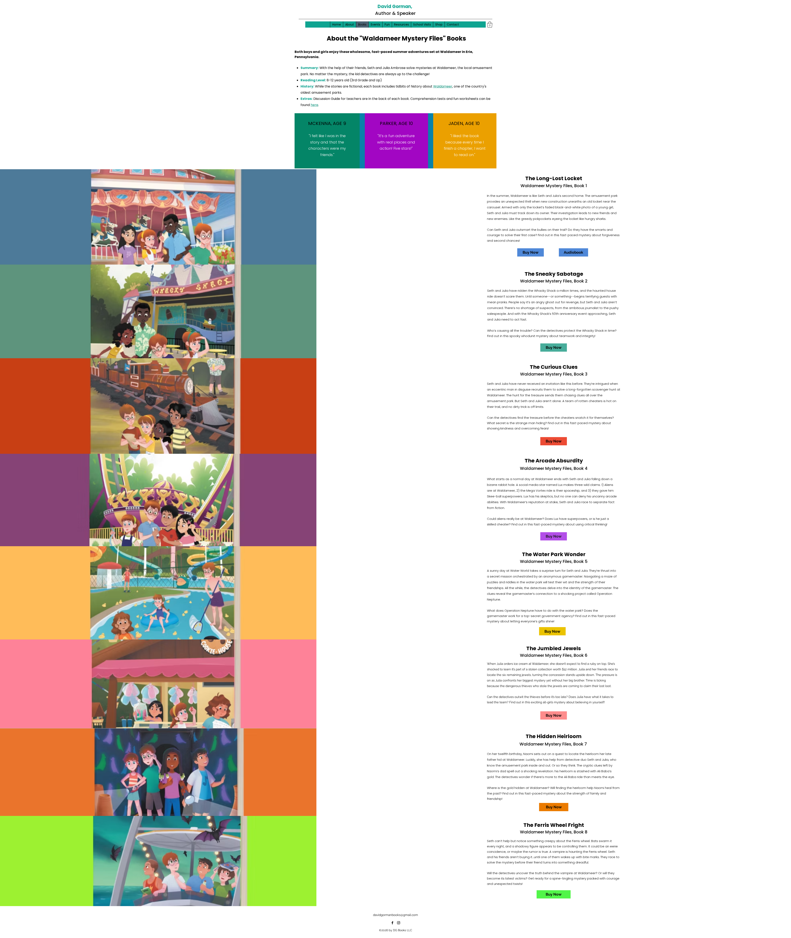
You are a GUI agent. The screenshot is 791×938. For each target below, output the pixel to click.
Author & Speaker (395, 13)
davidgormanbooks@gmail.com (395, 915)
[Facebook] (392, 923)
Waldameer (442, 86)
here (314, 105)
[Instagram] (399, 923)
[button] (489, 24)
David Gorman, (395, 6)
